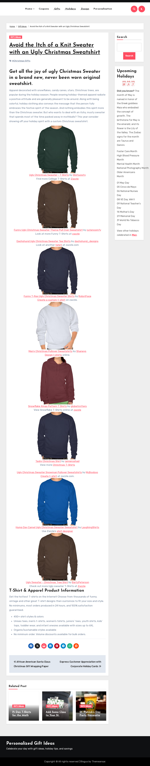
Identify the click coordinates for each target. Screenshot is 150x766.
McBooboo (92, 472)
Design (84, 9)
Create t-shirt (49, 476)
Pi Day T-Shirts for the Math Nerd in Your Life (23, 715)
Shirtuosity (79, 174)
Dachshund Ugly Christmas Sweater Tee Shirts (44, 241)
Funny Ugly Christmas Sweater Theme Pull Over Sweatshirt (48, 229)
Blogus (84, 761)
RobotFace (85, 296)
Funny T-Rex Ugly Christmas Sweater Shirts (49, 296)
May (134, 235)
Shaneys (81, 351)
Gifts (56, 9)
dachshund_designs (86, 241)
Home (29, 9)
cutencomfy (94, 229)
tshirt (58, 244)
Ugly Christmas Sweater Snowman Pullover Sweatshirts (49, 472)
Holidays (70, 9)
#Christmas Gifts (21, 61)
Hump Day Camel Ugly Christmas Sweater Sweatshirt (47, 527)
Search (122, 37)
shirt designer (65, 531)
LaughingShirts (90, 527)
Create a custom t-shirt (51, 299)
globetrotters (79, 406)
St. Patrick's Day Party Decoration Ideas (91, 715)
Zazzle (75, 178)
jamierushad (72, 461)
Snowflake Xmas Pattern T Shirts (47, 406)
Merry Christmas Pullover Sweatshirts (50, 351)
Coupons (44, 9)
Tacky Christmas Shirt (48, 461)
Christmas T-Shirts (64, 464)
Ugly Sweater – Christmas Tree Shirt (47, 582)
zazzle (76, 233)
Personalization (102, 9)
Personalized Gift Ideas (30, 743)
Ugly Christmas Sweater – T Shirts (49, 174)
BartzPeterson (80, 582)
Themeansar (98, 761)
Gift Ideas (15, 37)
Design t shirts (53, 354)
